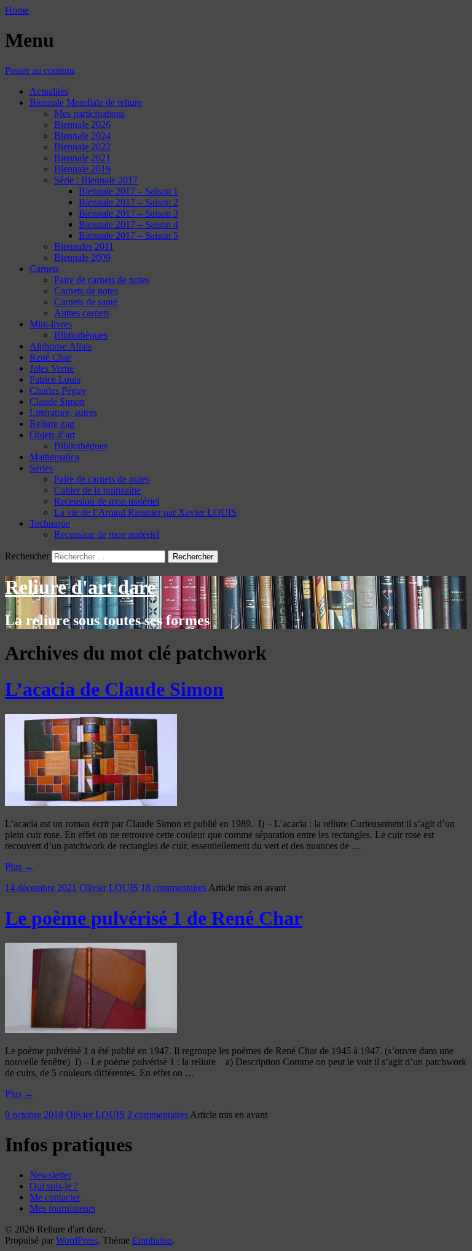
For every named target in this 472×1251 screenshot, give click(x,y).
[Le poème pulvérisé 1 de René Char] (91, 1030)
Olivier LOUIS (108, 887)
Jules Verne (52, 368)
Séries (41, 468)
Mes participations (89, 113)
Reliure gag (52, 423)
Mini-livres (51, 324)
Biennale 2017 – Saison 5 (128, 235)
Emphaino (152, 1240)
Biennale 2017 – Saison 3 (128, 213)
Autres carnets (81, 313)
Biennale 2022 (82, 147)
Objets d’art (52, 435)
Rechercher (27, 556)
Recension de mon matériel (106, 501)
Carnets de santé (85, 302)
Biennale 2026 (82, 124)
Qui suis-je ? (54, 1186)
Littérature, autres (63, 412)
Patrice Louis (55, 379)
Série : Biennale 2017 (96, 180)
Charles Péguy (58, 390)
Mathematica (54, 457)
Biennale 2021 (82, 158)
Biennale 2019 (82, 169)
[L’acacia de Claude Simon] (91, 802)
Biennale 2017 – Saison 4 (128, 224)
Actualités (49, 91)
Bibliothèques (81, 335)
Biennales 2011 (84, 246)
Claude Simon (57, 401)
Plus (19, 866)
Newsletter (50, 1175)
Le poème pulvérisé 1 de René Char (153, 918)
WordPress (77, 1240)
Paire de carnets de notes (101, 279)
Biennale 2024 (82, 135)
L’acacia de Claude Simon (114, 689)
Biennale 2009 (82, 257)
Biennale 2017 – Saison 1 (128, 191)
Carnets (44, 268)
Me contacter (55, 1197)
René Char (50, 357)
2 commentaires (157, 1114)
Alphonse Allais (61, 346)
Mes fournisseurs (62, 1208)
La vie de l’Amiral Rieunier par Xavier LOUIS (145, 512)
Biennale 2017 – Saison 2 (128, 202)
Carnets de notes (86, 291)
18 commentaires (173, 887)
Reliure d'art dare (80, 587)
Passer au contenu (39, 70)
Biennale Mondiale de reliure (86, 102)
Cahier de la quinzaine (97, 490)
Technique (50, 523)
